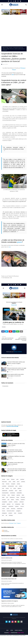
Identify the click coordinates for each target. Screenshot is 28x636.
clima (3, 483)
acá (13, 74)
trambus (17, 499)
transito (3, 479)
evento (8, 508)
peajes (20, 490)
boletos (12, 499)
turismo (7, 488)
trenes (8, 479)
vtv (11, 488)
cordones (17, 506)
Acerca (11, 630)
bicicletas (4, 495)
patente (3, 504)
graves (19, 242)
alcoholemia (12, 492)
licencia (3, 510)
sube (3, 488)
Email (15, 523)
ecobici (3, 508)
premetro (10, 513)
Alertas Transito (18, 351)
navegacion (18, 510)
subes (15, 513)
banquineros (12, 497)
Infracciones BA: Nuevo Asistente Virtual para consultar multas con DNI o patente (16, 469)
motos (3, 497)
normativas (11, 490)
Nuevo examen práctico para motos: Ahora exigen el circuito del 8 (15, 375)
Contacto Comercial (18, 630)
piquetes (19, 488)
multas (17, 497)
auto (8, 499)
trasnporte (20, 513)
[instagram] (11, 1)
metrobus (4, 499)
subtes (14, 481)
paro (16, 486)
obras (16, 490)
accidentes (4, 486)
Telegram (14, 69)
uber (3, 515)
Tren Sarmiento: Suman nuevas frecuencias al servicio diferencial (15, 450)
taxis (7, 497)
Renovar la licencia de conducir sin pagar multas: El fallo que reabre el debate (16, 369)
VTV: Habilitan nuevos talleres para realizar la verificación (15, 463)
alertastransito (11, 486)
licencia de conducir (10, 510)
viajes (23, 495)
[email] (18, 1)
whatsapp (11, 515)
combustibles (19, 492)
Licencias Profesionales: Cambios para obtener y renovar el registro (16, 362)
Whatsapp (22, 68)
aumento (10, 501)
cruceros (22, 506)
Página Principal (5, 47)
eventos (18, 483)
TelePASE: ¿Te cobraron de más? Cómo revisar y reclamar (16, 444)
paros (18, 481)
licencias (10, 47)
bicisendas (23, 497)
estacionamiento (5, 492)
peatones (8, 504)
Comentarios (6, 531)
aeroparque (4, 506)
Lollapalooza (17, 504)
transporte (13, 483)
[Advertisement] (14, 30)
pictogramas (4, 513)
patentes (18, 495)
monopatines (4, 501)
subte (9, 495)
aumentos (23, 481)
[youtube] (15, 622)
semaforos (23, 499)
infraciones (13, 508)
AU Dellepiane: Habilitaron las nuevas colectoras (16, 457)
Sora (10, 632)
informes (12, 479)
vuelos (14, 488)
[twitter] (8, 1)
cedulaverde (10, 506)
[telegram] (20, 1)
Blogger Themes (20, 632)
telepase (13, 495)
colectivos (22, 479)
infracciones (4, 481)
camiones (16, 501)
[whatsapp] (13, 1)
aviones (20, 486)
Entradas (5, 530)
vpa (6, 515)
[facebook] (15, 1)
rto (12, 504)
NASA (23, 504)
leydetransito (4, 490)
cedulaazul (21, 501)
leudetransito (19, 508)
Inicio (7, 630)
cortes (10, 481)
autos (17, 479)
